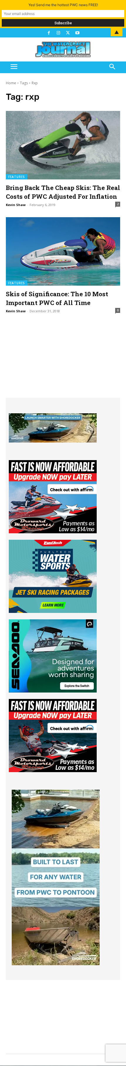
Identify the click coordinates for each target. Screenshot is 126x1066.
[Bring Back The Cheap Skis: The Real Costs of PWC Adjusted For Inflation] (63, 145)
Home (11, 82)
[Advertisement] (63, 361)
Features (16, 177)
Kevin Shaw (15, 205)
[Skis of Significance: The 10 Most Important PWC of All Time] (63, 251)
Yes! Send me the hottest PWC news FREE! (63, 5)
